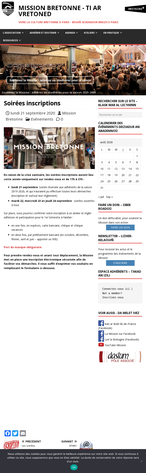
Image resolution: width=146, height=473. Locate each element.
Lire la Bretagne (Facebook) (121, 339)
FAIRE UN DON (120, 227)
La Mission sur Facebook (120, 334)
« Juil (101, 197)
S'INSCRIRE (120, 263)
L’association (12, 32)
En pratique (111, 32)
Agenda (70, 32)
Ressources (10, 40)
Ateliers (89, 32)
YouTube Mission (115, 345)
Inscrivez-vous (113, 297)
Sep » (109, 197)
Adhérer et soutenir (43, 32)
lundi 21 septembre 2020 (32, 113)
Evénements (42, 119)
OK (74, 467)
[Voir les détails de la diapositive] (73, 70)
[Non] (141, 461)
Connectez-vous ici (116, 288)
